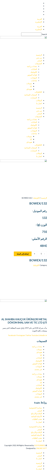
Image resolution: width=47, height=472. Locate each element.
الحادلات (34, 69)
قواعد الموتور (32, 75)
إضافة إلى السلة (23, 254)
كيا (31, 86)
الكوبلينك (33, 72)
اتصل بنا (39, 103)
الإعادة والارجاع (36, 413)
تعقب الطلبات (37, 419)
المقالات (39, 100)
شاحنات (34, 80)
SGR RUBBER (39, 445)
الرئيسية (39, 55)
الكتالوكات (38, 92)
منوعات (29, 83)
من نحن (39, 58)
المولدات (34, 78)
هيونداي (29, 89)
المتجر (39, 61)
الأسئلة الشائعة (36, 416)
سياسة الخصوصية (35, 408)
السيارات (33, 98)
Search (44, 34)
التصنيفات (38, 63)
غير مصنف (38, 369)
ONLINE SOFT (36, 448)
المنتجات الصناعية (30, 95)
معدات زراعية (32, 66)
